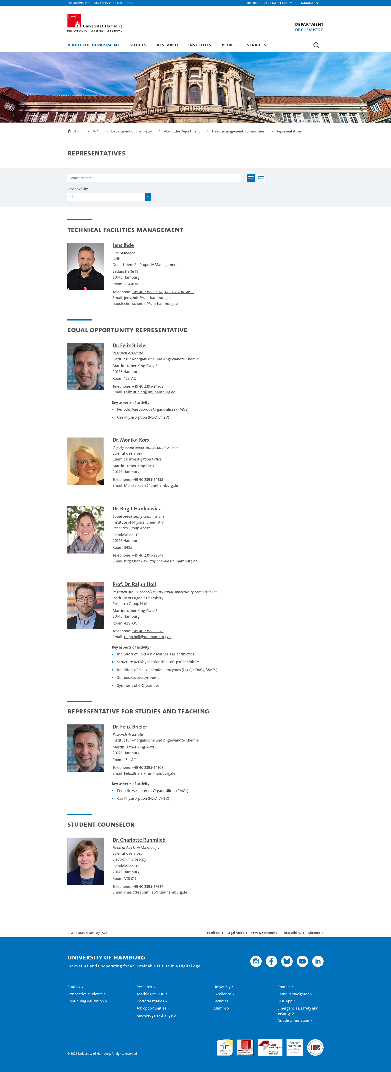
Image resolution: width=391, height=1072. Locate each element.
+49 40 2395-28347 (147, 555)
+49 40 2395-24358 (147, 479)
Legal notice (235, 933)
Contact (284, 986)
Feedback (213, 933)
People (229, 44)
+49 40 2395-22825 (148, 630)
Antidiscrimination (293, 1020)
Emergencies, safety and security (298, 1011)
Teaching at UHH (151, 994)
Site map (314, 933)
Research (167, 44)
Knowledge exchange (155, 1015)
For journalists (78, 3)
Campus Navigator (293, 994)
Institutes (199, 44)
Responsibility (77, 189)
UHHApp (285, 1001)
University (222, 986)
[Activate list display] (261, 178)
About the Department (93, 44)
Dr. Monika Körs (131, 439)
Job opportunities (151, 1008)
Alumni (219, 1008)
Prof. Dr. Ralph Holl (134, 584)
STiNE (130, 3)
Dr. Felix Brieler (130, 345)
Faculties (220, 1001)
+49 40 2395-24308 (148, 386)
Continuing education (85, 1001)
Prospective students (84, 994)
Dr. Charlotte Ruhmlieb (139, 840)
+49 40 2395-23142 (147, 291)
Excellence (222, 994)
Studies (138, 44)
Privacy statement (264, 933)
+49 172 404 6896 (179, 291)
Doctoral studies (150, 1001)
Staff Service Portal (108, 3)
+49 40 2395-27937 (147, 886)
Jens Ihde (123, 245)
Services (256, 44)
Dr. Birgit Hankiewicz (137, 508)
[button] (272, 3)
